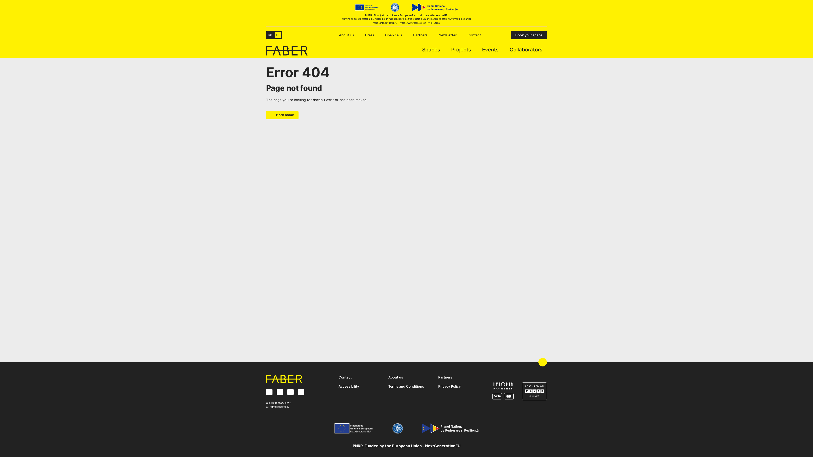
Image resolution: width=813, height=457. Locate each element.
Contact (474, 35)
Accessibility (349, 386)
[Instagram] (269, 392)
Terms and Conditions (406, 386)
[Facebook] (280, 392)
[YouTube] (301, 392)
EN (277, 35)
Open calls (393, 35)
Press (369, 35)
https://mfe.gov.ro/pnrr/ (385, 23)
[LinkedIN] (290, 392)
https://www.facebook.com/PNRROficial (420, 23)
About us (346, 35)
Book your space (528, 35)
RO (270, 35)
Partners (420, 35)
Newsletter (447, 35)
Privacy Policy (449, 386)
